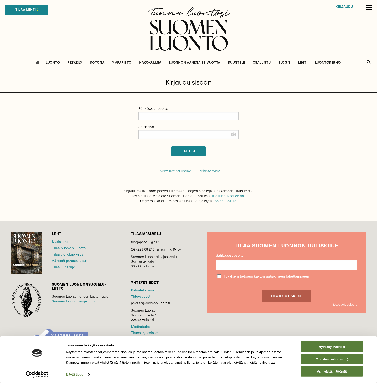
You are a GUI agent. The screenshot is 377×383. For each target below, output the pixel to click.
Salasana (146, 127)
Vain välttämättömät (332, 371)
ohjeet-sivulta (225, 200)
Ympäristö (122, 62)
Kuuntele (236, 62)
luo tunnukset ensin (228, 195)
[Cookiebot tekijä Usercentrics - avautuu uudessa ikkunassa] (37, 374)
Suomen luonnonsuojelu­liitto (74, 300)
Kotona (97, 62)
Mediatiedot (140, 326)
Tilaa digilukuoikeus (67, 254)
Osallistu (262, 62)
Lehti (302, 62)
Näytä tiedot (75, 374)
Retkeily (74, 62)
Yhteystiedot (140, 296)
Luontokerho (328, 62)
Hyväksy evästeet (332, 347)
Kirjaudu (344, 7)
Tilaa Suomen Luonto (69, 247)
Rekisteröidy (209, 171)
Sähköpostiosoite (153, 109)
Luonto (53, 62)
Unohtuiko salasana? (175, 171)
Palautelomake (142, 290)
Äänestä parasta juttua (70, 260)
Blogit (284, 62)
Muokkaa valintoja (329, 359)
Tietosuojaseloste (145, 332)
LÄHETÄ (188, 151)
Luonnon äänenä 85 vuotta (194, 62)
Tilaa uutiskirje (63, 266)
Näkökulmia (150, 62)
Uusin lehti (60, 241)
